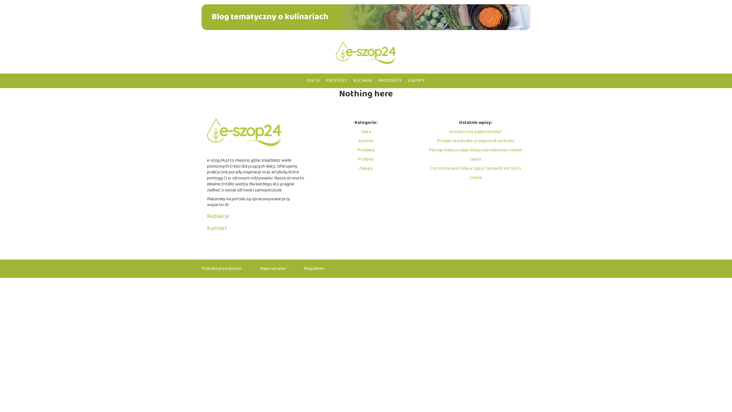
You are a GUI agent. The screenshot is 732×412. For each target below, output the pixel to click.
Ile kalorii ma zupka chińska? (475, 131)
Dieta (313, 80)
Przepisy (336, 80)
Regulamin (314, 268)
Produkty (390, 80)
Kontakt (217, 228)
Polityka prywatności (222, 268)
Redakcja (218, 216)
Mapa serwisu (273, 268)
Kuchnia (362, 80)
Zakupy (416, 80)
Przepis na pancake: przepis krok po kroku (475, 140)
